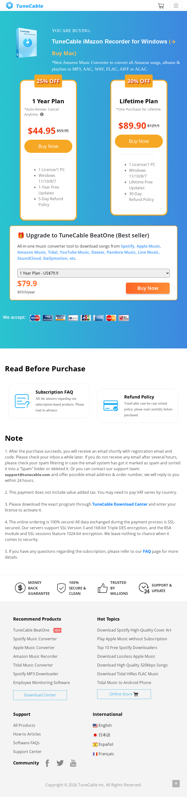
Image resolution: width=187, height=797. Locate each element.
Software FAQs (26, 742)
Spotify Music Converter (35, 638)
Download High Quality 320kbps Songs (132, 665)
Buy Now (48, 146)
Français (106, 753)
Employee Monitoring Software (41, 682)
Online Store (121, 694)
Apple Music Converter (34, 647)
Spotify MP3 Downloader (35, 673)
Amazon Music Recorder (35, 656)
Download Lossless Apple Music (126, 656)
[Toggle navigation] (176, 5)
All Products (24, 725)
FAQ (147, 551)
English (105, 725)
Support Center (27, 751)
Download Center (40, 695)
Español (105, 744)
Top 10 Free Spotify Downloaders (127, 647)
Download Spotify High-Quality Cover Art (134, 630)
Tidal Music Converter (33, 665)
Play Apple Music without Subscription (132, 638)
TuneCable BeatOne (31, 630)
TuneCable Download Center (120, 504)
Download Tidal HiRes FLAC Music (128, 673)
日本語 (104, 734)
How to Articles (27, 734)
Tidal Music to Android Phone (124, 682)
